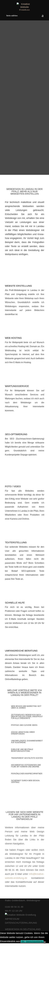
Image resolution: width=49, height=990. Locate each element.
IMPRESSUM (12, 919)
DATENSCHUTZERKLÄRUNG (21, 923)
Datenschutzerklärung (34, 941)
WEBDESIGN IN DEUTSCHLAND (23, 929)
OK (23, 941)
